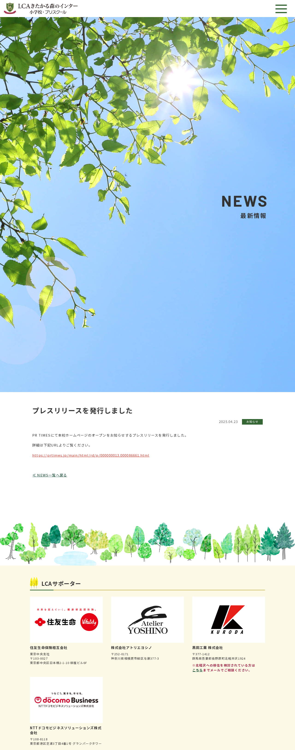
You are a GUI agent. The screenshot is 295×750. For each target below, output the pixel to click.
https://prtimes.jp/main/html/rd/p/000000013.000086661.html (91, 455)
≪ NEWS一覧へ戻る (49, 475)
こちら (197, 670)
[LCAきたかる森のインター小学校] (40, 8)
